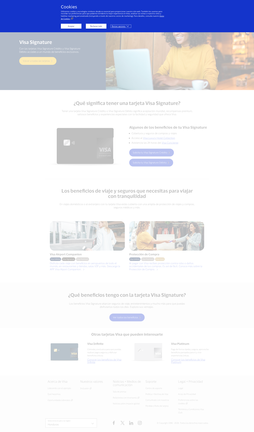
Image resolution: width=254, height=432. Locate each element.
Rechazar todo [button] (96, 26)
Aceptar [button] (71, 26)
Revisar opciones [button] (119, 26)
